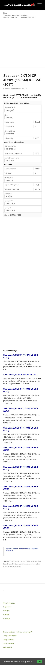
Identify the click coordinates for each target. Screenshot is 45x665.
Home (13, 15)
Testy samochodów (10, 636)
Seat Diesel (26, 561)
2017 (8, 561)
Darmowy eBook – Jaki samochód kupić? (17, 632)
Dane (22, 88)
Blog (5, 13)
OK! (39, 661)
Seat (18, 15)
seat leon (24, 15)
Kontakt (6, 614)
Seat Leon (34, 561)
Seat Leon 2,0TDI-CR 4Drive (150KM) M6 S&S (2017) (22, 80)
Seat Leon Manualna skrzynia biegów (24, 564)
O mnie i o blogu (9, 603)
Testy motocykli (8, 639)
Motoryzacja (7, 647)
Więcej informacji (27, 661)
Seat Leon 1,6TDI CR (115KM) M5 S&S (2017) (20, 356)
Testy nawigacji (8, 643)
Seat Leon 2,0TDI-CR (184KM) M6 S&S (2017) (20, 448)
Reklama (6, 610)
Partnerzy (6, 618)
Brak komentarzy (8, 88)
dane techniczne (16, 561)
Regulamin (7, 607)
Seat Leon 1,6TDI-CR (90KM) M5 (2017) (20, 374)
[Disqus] (22, 250)
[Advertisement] (22, 43)
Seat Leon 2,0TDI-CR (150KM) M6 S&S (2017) (20, 390)
